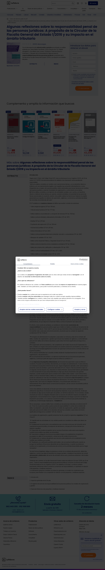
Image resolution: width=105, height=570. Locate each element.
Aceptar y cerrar (79, 309)
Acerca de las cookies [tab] (77, 264)
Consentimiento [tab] (27, 264)
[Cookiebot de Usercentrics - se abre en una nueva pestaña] (80, 260)
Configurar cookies (53, 309)
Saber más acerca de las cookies (28, 304)
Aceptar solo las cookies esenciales (31, 309)
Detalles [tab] (52, 264)
